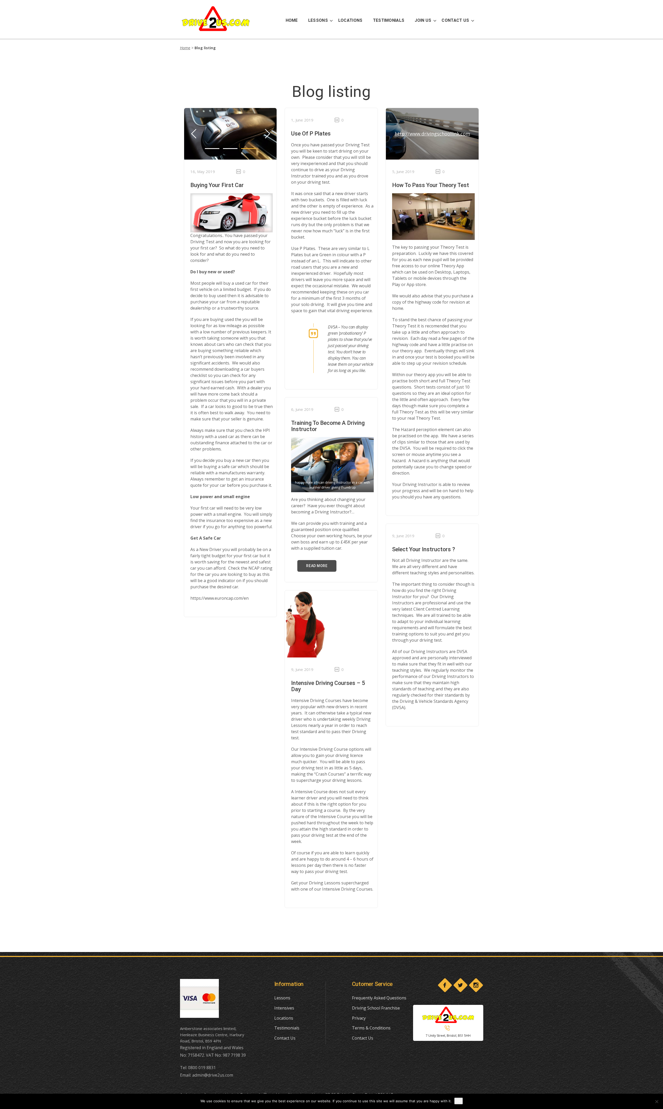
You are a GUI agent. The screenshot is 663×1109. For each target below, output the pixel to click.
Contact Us (285, 1038)
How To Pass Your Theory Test (430, 185)
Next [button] (193, 134)
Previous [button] (267, 134)
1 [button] (212, 148)
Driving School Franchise (376, 1008)
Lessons (282, 998)
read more (316, 566)
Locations (283, 1018)
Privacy (359, 1018)
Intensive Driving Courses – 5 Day (328, 686)
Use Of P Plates (311, 133)
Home (185, 47)
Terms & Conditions (371, 1028)
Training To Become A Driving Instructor (328, 426)
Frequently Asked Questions (379, 998)
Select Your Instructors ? (423, 549)
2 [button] (230, 148)
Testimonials (286, 1028)
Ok (458, 1101)
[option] (230, 134)
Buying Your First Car (217, 185)
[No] (656, 1101)
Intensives (284, 1008)
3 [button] (248, 148)
